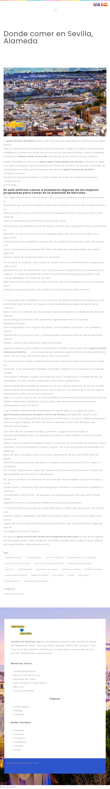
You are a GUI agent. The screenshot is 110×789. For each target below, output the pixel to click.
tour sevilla (58, 575)
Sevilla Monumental (25, 671)
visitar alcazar (12, 581)
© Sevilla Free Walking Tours (23, 763)
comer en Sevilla (54, 557)
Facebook (19, 730)
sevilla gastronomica (16, 575)
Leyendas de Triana (25, 679)
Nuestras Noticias (14, 593)
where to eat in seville (36, 581)
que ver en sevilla (71, 569)
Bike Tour (19, 686)
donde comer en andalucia (81, 557)
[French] (100, 4)
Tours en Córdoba (24, 690)
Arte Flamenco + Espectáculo (30, 683)
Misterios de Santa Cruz (27, 675)
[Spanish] (105, 4)
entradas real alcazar (80, 563)
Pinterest (19, 734)
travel (71, 575)
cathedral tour (33, 557)
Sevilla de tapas (93, 569)
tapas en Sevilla (39, 575)
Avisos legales (21, 706)
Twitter (17, 749)
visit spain (83, 575)
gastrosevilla (25, 569)
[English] (95, 4)
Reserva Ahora (8, 787)
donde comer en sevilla (17, 563)
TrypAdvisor (20, 742)
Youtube (18, 745)
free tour (9, 569)
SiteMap (18, 710)
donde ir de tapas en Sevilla (49, 563)
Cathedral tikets (13, 557)
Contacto (19, 714)
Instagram (19, 738)
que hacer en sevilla (47, 569)
